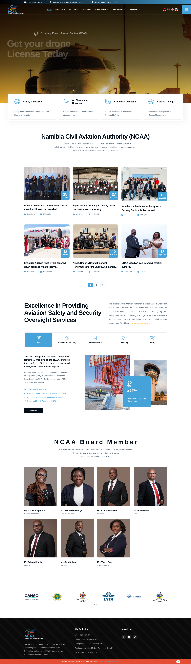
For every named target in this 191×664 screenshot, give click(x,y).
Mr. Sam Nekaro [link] (68, 562)
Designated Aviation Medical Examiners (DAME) (94, 648)
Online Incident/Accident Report (87, 639)
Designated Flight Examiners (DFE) (89, 644)
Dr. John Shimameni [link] (107, 510)
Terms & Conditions (104, 661)
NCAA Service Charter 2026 (86, 653)
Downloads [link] (133, 9)
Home (49, 9)
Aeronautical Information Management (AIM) (44, 397)
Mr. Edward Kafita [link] (33, 562)
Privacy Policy (115, 661)
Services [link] (72, 9)
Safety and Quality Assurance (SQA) (41, 401)
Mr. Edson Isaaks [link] (142, 510)
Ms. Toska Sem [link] (104, 562)
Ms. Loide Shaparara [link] (34, 510)
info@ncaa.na (36, 2)
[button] (94, 604)
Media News (86, 9)
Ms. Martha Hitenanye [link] (71, 510)
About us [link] (59, 9)
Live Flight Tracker (82, 635)
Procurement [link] (100, 9)
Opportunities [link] (117, 9)
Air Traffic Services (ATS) (37, 390)
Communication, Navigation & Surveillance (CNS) (46, 393)
